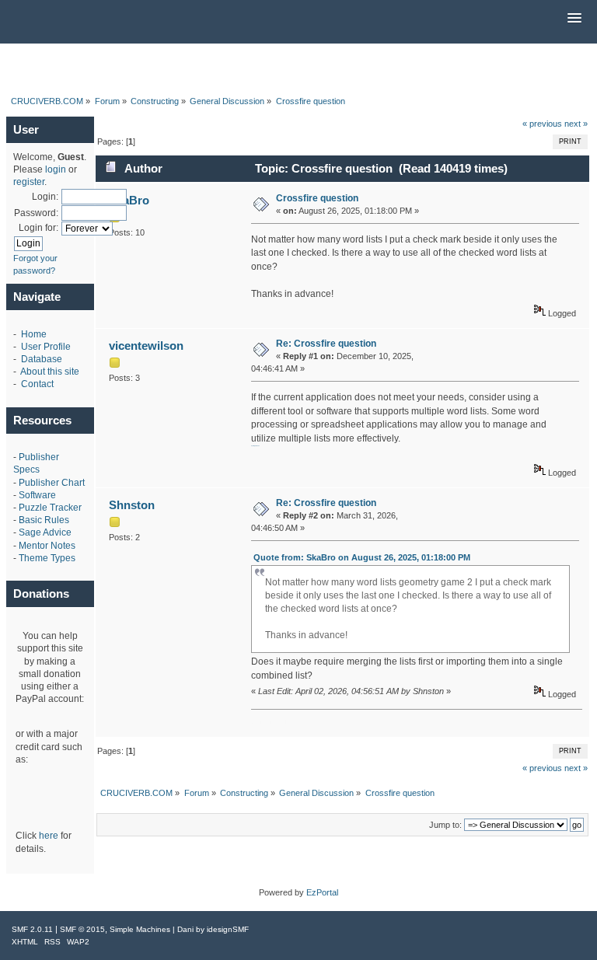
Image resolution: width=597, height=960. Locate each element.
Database (41, 359)
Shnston (132, 504)
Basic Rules (44, 520)
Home (34, 334)
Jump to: (445, 824)
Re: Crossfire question (326, 343)
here (48, 835)
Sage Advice (45, 532)
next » (576, 123)
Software (37, 495)
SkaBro (129, 200)
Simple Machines (140, 929)
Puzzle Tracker (50, 507)
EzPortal (322, 892)
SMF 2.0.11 (32, 929)
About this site (49, 371)
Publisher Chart (52, 482)
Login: (45, 196)
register (28, 181)
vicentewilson (146, 345)
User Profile (46, 346)
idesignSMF (228, 929)
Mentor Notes (47, 545)
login (55, 169)
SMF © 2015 (82, 929)
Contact (37, 384)
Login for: (38, 227)
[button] (574, 19)
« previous (542, 123)
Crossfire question (317, 198)
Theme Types (47, 558)
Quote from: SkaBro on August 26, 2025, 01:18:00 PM (361, 557)
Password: (36, 213)
